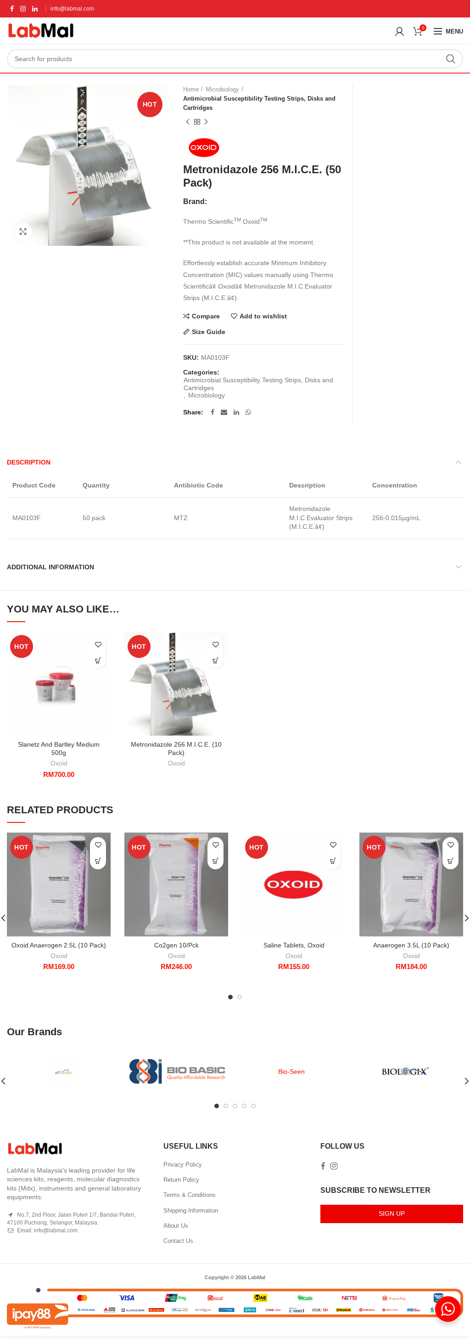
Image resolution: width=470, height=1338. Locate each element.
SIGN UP (392, 1213)
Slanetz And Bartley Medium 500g (59, 748)
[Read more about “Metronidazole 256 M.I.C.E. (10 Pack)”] (215, 660)
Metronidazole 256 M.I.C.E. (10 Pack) (176, 748)
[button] (98, 660)
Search (450, 58)
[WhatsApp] (248, 412)
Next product (206, 121)
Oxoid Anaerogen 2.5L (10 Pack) (58, 945)
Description (28, 462)
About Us (175, 1225)
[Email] (224, 412)
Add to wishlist (263, 316)
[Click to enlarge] (23, 231)
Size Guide (208, 332)
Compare (206, 316)
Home (191, 89)
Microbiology (222, 89)
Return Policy (181, 1179)
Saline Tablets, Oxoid (294, 945)
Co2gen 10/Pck (176, 945)
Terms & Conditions (189, 1194)
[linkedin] (35, 9)
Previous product (187, 121)
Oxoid (58, 763)
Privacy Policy (182, 1164)
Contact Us (178, 1240)
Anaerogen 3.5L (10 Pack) (411, 945)
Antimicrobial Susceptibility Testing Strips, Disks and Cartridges (259, 103)
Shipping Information (190, 1210)
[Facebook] (12, 9)
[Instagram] (23, 9)
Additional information (50, 567)
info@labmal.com (72, 9)
